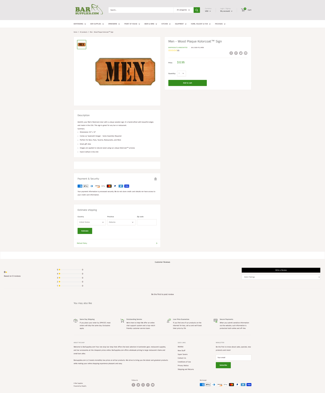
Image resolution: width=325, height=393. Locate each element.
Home (75, 32)
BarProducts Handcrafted (177, 47)
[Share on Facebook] (231, 53)
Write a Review (281, 270)
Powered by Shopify (80, 386)
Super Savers (183, 354)
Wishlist (180, 346)
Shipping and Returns (186, 369)
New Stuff (181, 350)
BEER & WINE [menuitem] (149, 24)
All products (83, 32)
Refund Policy (82, 243)
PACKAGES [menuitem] (219, 24)
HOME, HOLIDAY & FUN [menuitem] (199, 24)
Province (110, 216)
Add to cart (187, 83)
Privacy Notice (183, 365)
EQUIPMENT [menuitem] (179, 24)
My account (225, 11)
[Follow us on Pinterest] (148, 385)
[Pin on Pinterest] (236, 53)
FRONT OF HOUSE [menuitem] (130, 24)
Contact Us (182, 358)
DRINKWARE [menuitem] (112, 24)
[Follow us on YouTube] (153, 385)
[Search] (197, 10)
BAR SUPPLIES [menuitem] (95, 24)
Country (81, 216)
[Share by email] (245, 53)
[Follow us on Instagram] (143, 385)
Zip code (140, 216)
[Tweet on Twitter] (241, 53)
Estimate (84, 231)
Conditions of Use (184, 362)
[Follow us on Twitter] (138, 385)
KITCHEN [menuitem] (164, 24)
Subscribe (223, 365)
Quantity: (172, 73)
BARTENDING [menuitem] (78, 24)
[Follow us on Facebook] (133, 385)
